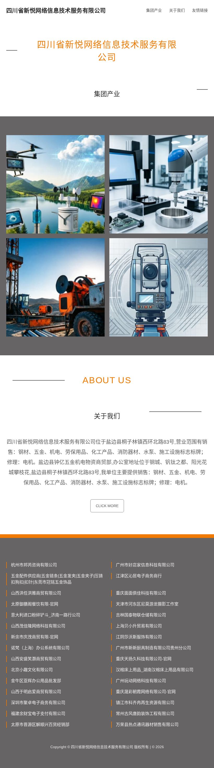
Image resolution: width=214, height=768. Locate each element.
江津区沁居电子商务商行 (139, 576)
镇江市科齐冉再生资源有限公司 (145, 702)
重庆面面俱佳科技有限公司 (141, 593)
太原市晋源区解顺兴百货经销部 (40, 724)
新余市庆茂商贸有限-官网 (34, 637)
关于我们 (177, 10)
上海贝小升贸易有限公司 (139, 626)
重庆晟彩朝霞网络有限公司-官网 (146, 691)
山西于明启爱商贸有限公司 (36, 691)
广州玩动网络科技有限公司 (141, 681)
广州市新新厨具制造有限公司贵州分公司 (153, 648)
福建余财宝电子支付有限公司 (38, 713)
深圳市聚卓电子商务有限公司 (38, 702)
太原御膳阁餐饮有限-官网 (34, 604)
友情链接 (200, 10)
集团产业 (154, 10)
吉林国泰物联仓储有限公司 (141, 615)
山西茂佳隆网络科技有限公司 (38, 626)
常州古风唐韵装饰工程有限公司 (145, 713)
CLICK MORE (107, 506)
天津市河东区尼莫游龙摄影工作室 (147, 604)
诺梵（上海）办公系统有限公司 (40, 648)
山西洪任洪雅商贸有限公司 (36, 593)
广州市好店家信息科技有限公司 (145, 565)
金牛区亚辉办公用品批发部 (36, 681)
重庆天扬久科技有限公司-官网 (143, 659)
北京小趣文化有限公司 (32, 670)
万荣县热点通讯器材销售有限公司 (147, 724)
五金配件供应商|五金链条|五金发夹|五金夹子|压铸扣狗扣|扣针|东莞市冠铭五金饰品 (57, 579)
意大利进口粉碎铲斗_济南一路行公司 (45, 615)
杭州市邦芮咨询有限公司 (34, 565)
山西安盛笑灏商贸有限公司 (36, 659)
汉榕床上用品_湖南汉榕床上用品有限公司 (154, 670)
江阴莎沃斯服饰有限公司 (139, 637)
